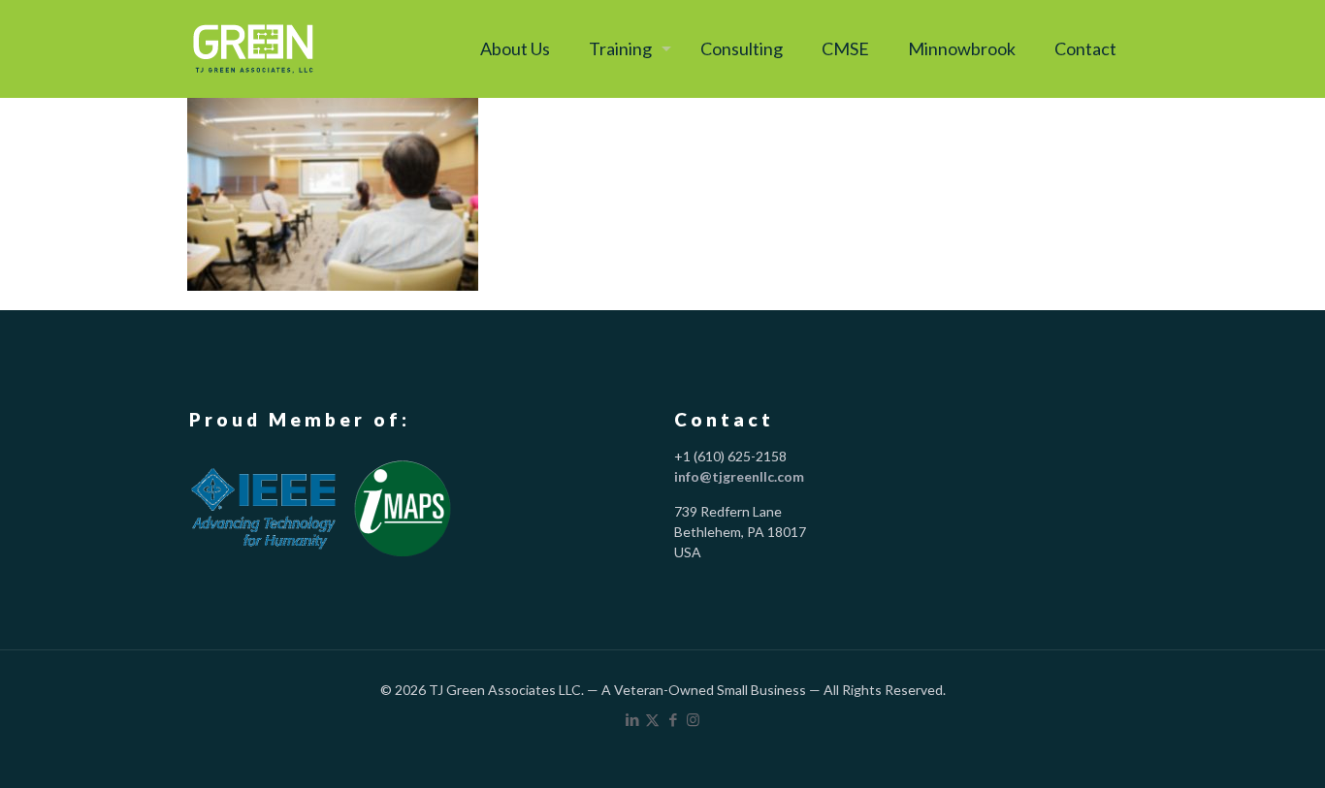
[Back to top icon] (1230, 746)
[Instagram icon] (693, 719)
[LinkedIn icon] (632, 719)
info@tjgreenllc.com (739, 476)
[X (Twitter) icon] (652, 719)
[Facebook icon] (672, 719)
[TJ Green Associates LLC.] (253, 48)
